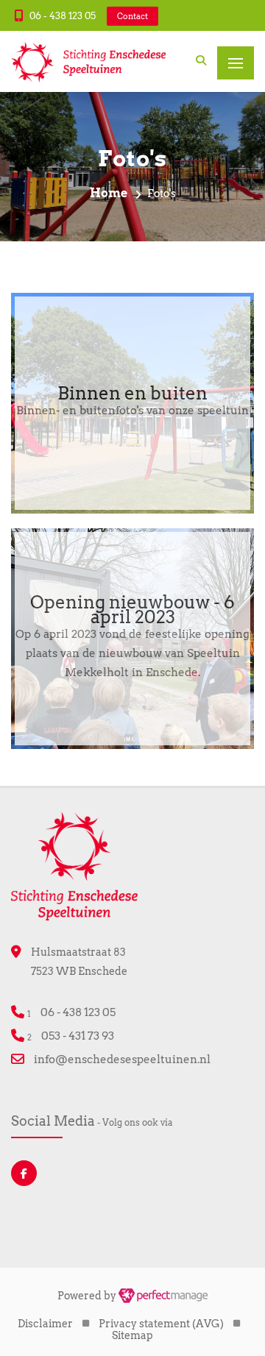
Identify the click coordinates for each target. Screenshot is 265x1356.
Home (108, 193)
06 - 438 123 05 (62, 15)
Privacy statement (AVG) (161, 1324)
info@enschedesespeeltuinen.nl (122, 1059)
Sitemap (132, 1335)
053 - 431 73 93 (77, 1036)
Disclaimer (45, 1324)
